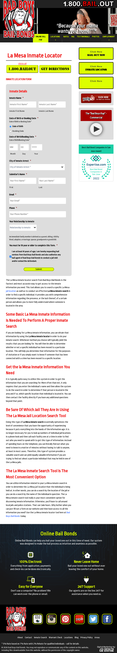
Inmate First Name (17, 111)
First (11, 187)
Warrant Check (55, 637)
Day (24, 154)
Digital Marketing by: (106, 647)
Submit (38, 269)
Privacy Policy (86, 637)
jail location (11, 291)
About (20, 637)
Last (40, 187)
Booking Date (18, 131)
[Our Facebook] (107, 619)
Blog (77, 637)
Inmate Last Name (46, 111)
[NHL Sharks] (37, 619)
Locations (55, 38)
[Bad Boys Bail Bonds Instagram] (51, 619)
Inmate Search (40, 637)
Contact (28, 637)
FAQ (72, 36)
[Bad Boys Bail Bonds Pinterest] (65, 619)
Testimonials (83, 36)
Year (36, 154)
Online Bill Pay (41, 38)
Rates (66, 36)
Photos (95, 36)
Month (13, 154)
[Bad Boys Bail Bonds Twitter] (93, 619)
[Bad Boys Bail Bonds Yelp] (79, 619)
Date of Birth (17, 126)
